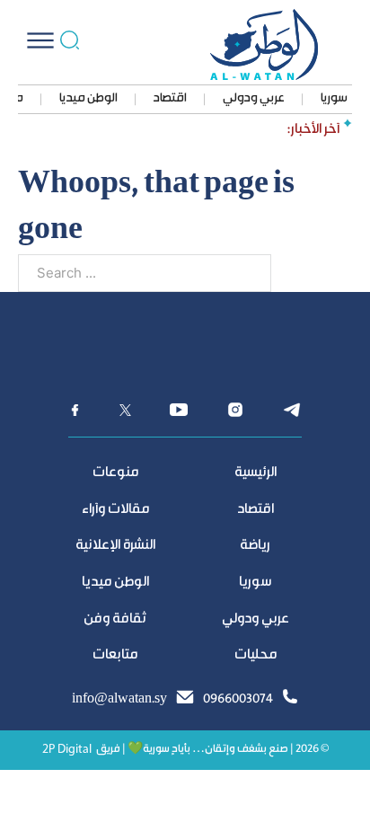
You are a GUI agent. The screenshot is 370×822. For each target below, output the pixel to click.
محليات (255, 655)
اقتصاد (170, 99)
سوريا (334, 99)
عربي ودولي (254, 99)
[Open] (40, 40)
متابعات (114, 655)
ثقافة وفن (115, 619)
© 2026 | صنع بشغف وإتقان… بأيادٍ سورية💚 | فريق (212, 750)
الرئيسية (255, 473)
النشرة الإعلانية (115, 545)
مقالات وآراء (115, 509)
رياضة (255, 545)
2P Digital (67, 749)
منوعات (115, 473)
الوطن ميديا (88, 99)
